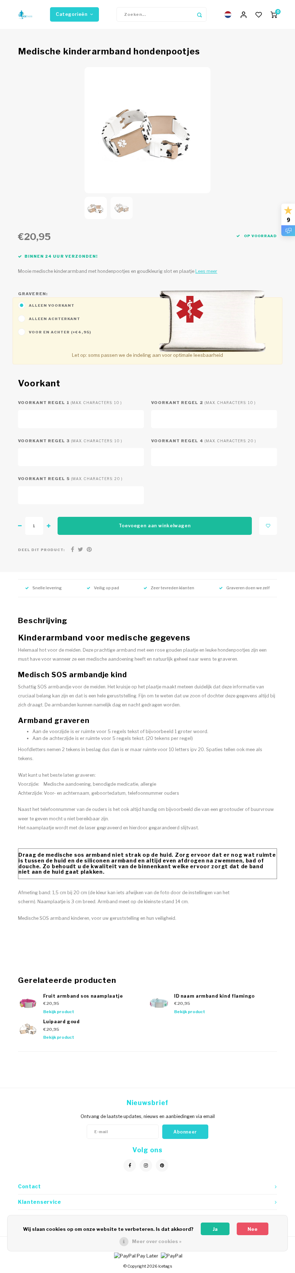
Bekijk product (58, 1011)
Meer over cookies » (156, 1241)
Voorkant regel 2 (203, 402)
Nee (253, 1229)
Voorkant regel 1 (70, 402)
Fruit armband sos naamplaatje (83, 996)
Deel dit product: (41, 550)
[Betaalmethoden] (135, 1255)
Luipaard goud (61, 1021)
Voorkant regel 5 (70, 478)
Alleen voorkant (51, 305)
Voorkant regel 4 (203, 440)
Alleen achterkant (54, 318)
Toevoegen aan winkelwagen (155, 525)
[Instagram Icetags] (146, 1165)
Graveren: (33, 293)
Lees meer (206, 271)
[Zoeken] (199, 14)
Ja (215, 1229)
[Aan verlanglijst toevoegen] (268, 526)
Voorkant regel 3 (70, 440)
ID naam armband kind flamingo (214, 996)
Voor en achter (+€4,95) (60, 332)
